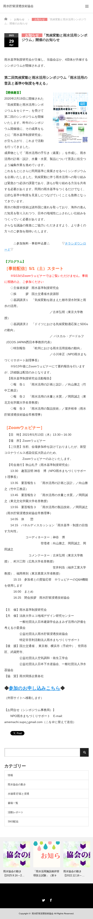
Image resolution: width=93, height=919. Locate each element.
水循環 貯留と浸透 (18, 793)
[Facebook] (50, 899)
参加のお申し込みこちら (34, 688)
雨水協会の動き (17, 784)
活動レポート (15, 812)
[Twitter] (43, 899)
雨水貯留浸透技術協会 (18, 6)
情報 (10, 775)
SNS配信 (13, 821)
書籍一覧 (13, 803)
